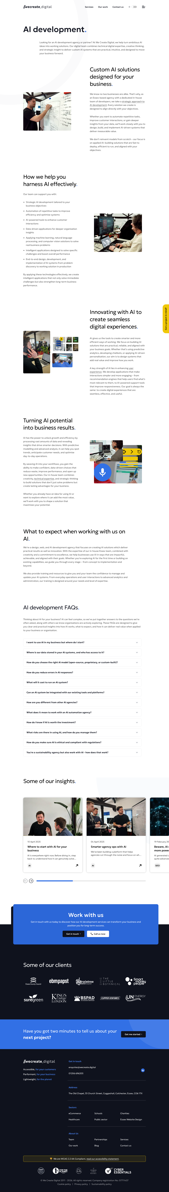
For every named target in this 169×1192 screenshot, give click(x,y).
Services (89, 7)
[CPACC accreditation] (41, 1171)
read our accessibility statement (102, 1158)
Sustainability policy (101, 1184)
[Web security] (118, 1171)
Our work (103, 7)
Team (71, 1139)
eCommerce (75, 1113)
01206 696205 (76, 1073)
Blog (96, 1145)
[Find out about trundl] (79, 1171)
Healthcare (74, 1119)
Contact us (118, 7)
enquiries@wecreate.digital (82, 1067)
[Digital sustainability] (93, 1171)
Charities (124, 1113)
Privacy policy (81, 1184)
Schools (98, 1113)
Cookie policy (64, 1184)
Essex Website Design (131, 1119)
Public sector (100, 1119)
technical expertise (44, 478)
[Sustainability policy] (60, 1171)
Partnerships (100, 1139)
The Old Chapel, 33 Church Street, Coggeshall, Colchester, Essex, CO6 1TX (105, 1093)
